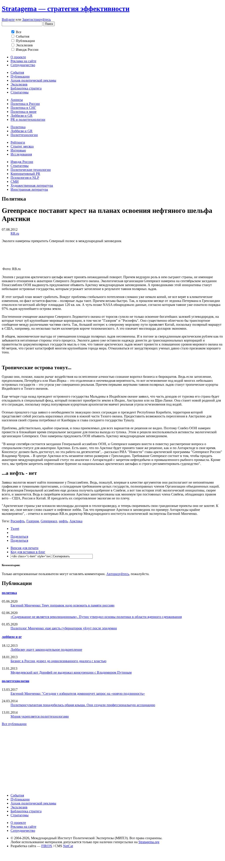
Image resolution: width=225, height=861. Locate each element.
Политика (18, 127)
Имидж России (22, 162)
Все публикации (14, 724)
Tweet (15, 528)
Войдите (8, 19)
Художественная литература (32, 185)
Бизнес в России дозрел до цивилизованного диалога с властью (58, 661)
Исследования (21, 154)
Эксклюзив (19, 84)
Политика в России (25, 104)
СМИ (15, 181)
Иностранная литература (29, 189)
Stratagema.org (148, 842)
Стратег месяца (22, 146)
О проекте (18, 57)
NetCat (68, 846)
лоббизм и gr (12, 637)
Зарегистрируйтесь (36, 19)
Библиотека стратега (26, 88)
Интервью (18, 150)
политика (9, 593)
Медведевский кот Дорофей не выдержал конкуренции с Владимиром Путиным (71, 672)
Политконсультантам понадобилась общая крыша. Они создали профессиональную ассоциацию (83, 705)
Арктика (75, 521)
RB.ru (15, 233)
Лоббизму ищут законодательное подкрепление (46, 649)
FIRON (46, 846)
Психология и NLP (25, 177)
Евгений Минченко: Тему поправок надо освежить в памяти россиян (62, 605)
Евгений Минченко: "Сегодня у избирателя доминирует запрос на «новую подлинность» (78, 693)
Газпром (32, 521)
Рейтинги (18, 142)
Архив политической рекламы (33, 80)
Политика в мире (23, 111)
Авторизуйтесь (117, 574)
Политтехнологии (24, 135)
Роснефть (18, 521)
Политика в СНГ (23, 108)
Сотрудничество (23, 65)
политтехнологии (15, 681)
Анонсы (17, 100)
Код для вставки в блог (28, 552)
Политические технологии (31, 170)
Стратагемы (20, 92)
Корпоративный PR (25, 173)
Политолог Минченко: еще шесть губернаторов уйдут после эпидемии (64, 628)
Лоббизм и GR (22, 115)
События (17, 72)
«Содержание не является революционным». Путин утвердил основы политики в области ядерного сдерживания (96, 617)
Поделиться (19, 536)
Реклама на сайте (23, 61)
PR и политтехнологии (28, 119)
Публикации (20, 76)
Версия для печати (24, 548)
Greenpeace (49, 521)
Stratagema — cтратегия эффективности (65, 9)
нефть (63, 521)
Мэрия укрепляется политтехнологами (40, 716)
